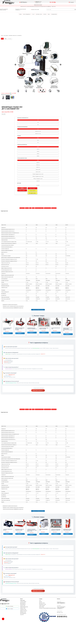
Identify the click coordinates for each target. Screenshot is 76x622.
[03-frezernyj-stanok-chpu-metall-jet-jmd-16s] (38, 64)
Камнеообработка (22, 604)
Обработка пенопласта (23, 610)
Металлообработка (6, 35)
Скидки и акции (22, 600)
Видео (33, 409)
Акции (49, 14)
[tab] (22, 208)
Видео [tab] (6, 38)
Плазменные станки (23, 609)
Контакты (44, 14)
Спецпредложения (54, 14)
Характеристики (22, 409)
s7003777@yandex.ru (23, 2)
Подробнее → (8, 333)
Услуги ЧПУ (22, 614)
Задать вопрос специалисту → (38, 390)
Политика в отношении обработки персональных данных (47, 608)
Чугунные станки (22, 605)
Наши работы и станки (42, 604)
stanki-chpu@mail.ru (8, 576)
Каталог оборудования (26, 14)
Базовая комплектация (47, 409)
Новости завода (41, 606)
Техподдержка (72, 2)
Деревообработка (22, 602)
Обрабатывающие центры (24, 606)
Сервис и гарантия (42, 605)
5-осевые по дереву (23, 601)
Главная (20, 14)
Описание (27, 409)
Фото (30, 409)
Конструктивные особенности (39, 409)
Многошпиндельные (23, 613)
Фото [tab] (2, 38)
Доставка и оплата (39, 14)
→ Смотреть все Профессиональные (38, 309)
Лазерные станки (22, 608)
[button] (60, 64)
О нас (33, 14)
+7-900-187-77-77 (11, 374)
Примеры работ (54, 409)
